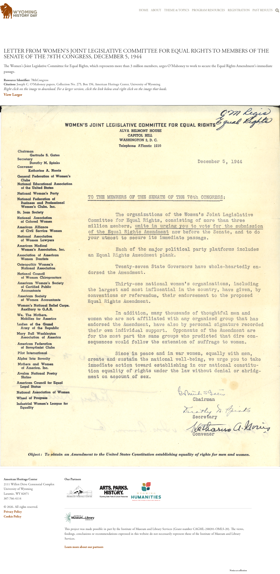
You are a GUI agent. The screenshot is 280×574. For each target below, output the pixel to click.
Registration (239, 10)
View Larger (13, 94)
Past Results (262, 10)
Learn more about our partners (84, 547)
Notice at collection (238, 570)
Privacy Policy (13, 512)
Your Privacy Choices (260, 570)
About (156, 10)
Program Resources (208, 10)
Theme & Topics (176, 10)
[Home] (43, 11)
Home (143, 10)
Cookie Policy (12, 517)
